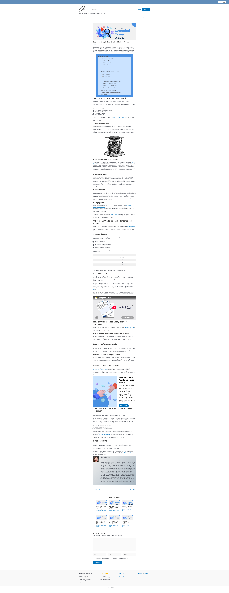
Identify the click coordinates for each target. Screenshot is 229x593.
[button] (146, 9)
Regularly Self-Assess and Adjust (109, 83)
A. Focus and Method (107, 60)
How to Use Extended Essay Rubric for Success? (110, 78)
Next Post (133, 489)
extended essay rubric (129, 327)
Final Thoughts (104, 94)
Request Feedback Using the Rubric (110, 85)
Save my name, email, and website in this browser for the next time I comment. (111, 558)
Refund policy (121, 577)
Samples (136, 17)
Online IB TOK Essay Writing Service (113, 17)
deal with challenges (114, 214)
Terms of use (121, 573)
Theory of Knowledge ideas (104, 434)
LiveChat (146, 573)
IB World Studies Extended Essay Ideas (100, 522)
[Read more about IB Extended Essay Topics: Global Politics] (114, 517)
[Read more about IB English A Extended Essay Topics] (127, 517)
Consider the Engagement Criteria (109, 87)
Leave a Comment (97, 44)
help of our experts (127, 388)
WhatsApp (140, 573)
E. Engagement (106, 68)
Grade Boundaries (106, 76)
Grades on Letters (106, 74)
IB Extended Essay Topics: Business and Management (101, 508)
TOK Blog (142, 17)
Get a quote (123, 405)
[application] (127, 17)
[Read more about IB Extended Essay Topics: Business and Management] (101, 502)
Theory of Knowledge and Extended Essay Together (111, 92)
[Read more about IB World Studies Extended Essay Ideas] (101, 517)
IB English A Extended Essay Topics (126, 522)
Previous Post (96, 489)
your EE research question (124, 338)
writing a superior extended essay (120, 117)
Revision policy (122, 576)
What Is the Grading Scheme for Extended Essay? (110, 71)
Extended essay (105, 44)
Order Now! (222, 2)
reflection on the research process (100, 369)
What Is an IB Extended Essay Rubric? (108, 58)
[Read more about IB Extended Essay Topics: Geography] (127, 502)
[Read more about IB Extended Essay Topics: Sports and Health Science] (114, 502)
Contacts (147, 17)
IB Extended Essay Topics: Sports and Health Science (114, 508)
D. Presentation (106, 66)
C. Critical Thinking (106, 64)
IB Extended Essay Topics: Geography (127, 507)
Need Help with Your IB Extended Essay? (109, 90)
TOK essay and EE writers (129, 452)
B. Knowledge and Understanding (109, 62)
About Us (125, 17)
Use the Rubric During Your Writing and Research (112, 81)
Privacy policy (122, 574)
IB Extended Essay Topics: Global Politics (114, 522)
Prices (131, 17)
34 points (98, 105)
